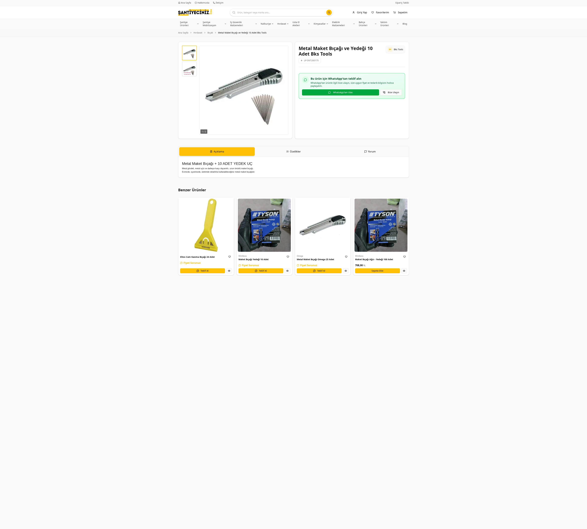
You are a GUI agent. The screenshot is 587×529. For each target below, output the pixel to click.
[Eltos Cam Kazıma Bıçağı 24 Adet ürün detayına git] (206, 225)
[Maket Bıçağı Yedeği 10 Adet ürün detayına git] (264, 225)
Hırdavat (198, 32)
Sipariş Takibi (402, 2)
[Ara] (329, 12)
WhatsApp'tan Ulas (343, 92)
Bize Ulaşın (393, 92)
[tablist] (293, 151)
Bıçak (210, 32)
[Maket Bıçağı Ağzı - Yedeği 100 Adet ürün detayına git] (381, 225)
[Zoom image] (284, 50)
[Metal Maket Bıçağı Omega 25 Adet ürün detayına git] (322, 225)
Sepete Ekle (377, 270)
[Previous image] (203, 90)
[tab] (217, 151)
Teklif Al (205, 270)
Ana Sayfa (183, 32)
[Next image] (284, 90)
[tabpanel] (293, 167)
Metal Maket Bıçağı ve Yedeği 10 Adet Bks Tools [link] (242, 32)
